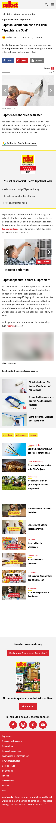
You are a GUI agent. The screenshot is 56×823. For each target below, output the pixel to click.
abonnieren (28, 706)
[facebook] (13, 725)
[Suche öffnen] (46, 4)
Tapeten (11, 326)
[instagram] (23, 725)
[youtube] (43, 725)
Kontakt (5, 785)
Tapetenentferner (10, 229)
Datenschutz (7, 746)
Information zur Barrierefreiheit (15, 756)
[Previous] (5, 90)
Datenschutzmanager (11, 751)
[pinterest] (33, 725)
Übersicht (47, 68)
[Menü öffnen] (52, 4)
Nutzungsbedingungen (12, 741)
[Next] (51, 90)
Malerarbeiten (28, 14)
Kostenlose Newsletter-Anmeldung (28, 653)
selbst (5, 14)
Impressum (7, 736)
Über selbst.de (8, 766)
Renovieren (14, 14)
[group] (28, 103)
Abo (4, 790)
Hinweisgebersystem (11, 761)
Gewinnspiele (8, 780)
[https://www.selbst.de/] (10, 4)
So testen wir (8, 771)
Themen (5, 776)
